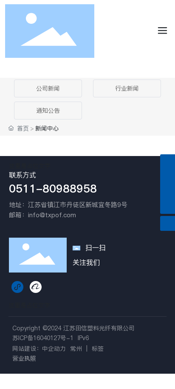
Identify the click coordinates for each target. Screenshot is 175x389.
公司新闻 (48, 88)
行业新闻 (127, 88)
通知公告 (48, 110)
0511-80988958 (53, 188)
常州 (76, 348)
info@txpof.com (52, 214)
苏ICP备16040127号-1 (42, 338)
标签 (98, 348)
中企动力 (54, 348)
